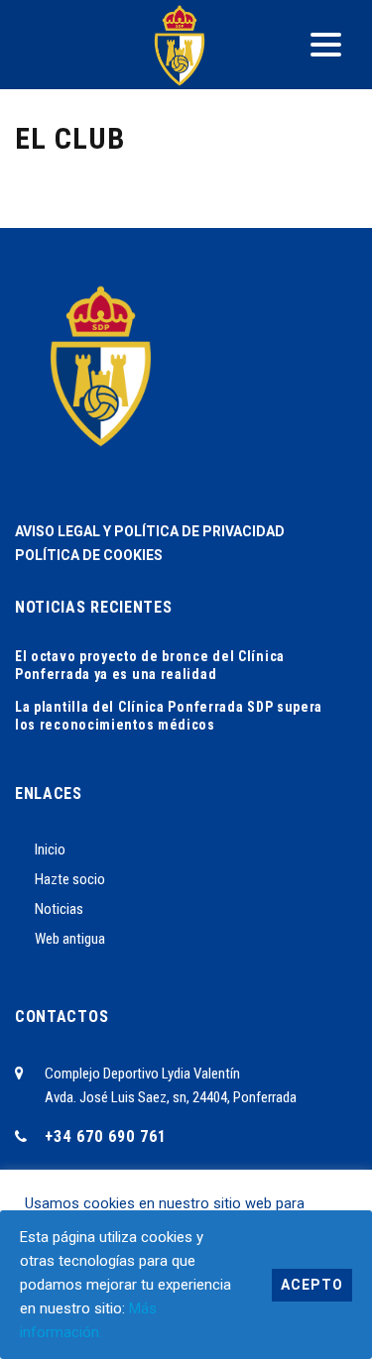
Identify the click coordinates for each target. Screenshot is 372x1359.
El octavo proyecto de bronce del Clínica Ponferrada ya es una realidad (150, 665)
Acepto (312, 1285)
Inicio (50, 849)
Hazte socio (70, 879)
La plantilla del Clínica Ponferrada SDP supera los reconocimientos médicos (168, 716)
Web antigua (70, 939)
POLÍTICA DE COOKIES (89, 555)
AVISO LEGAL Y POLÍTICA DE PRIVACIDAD (150, 531)
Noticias (59, 909)
